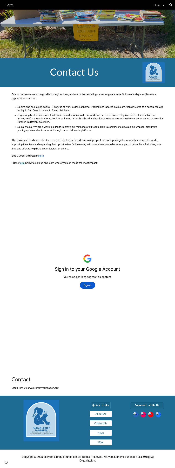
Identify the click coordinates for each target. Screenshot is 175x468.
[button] (171, 5)
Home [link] (157, 4)
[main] (74, 72)
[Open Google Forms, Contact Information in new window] (145, 182)
